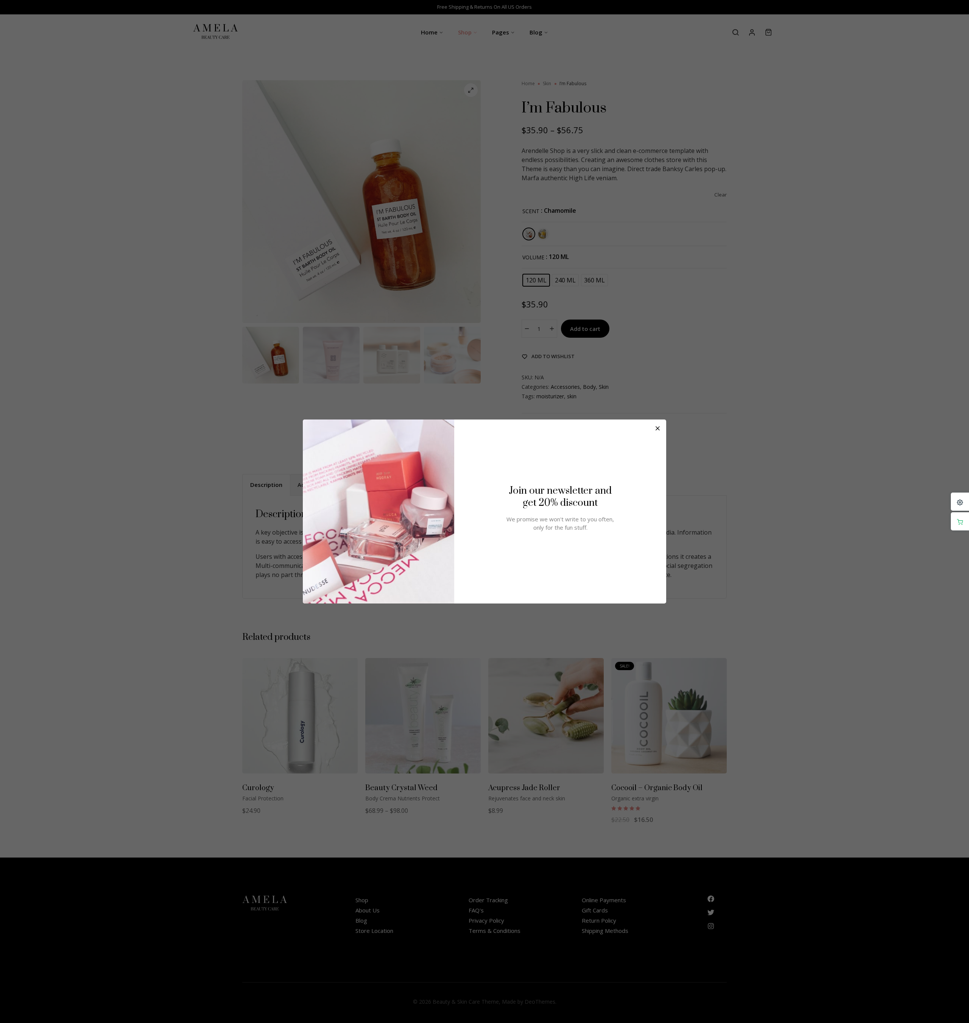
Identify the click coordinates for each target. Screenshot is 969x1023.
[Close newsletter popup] (657, 428)
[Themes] (960, 502)
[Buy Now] (960, 521)
